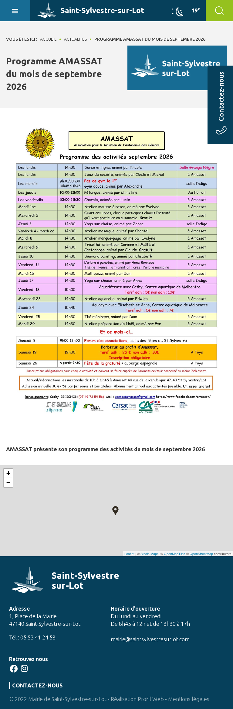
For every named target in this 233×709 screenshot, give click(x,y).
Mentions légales (188, 699)
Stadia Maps (149, 553)
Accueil (48, 39)
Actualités (75, 39)
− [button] (8, 482)
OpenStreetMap (201, 553)
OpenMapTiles (174, 553)
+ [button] (8, 473)
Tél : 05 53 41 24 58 (32, 637)
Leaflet (129, 553)
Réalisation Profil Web (137, 699)
